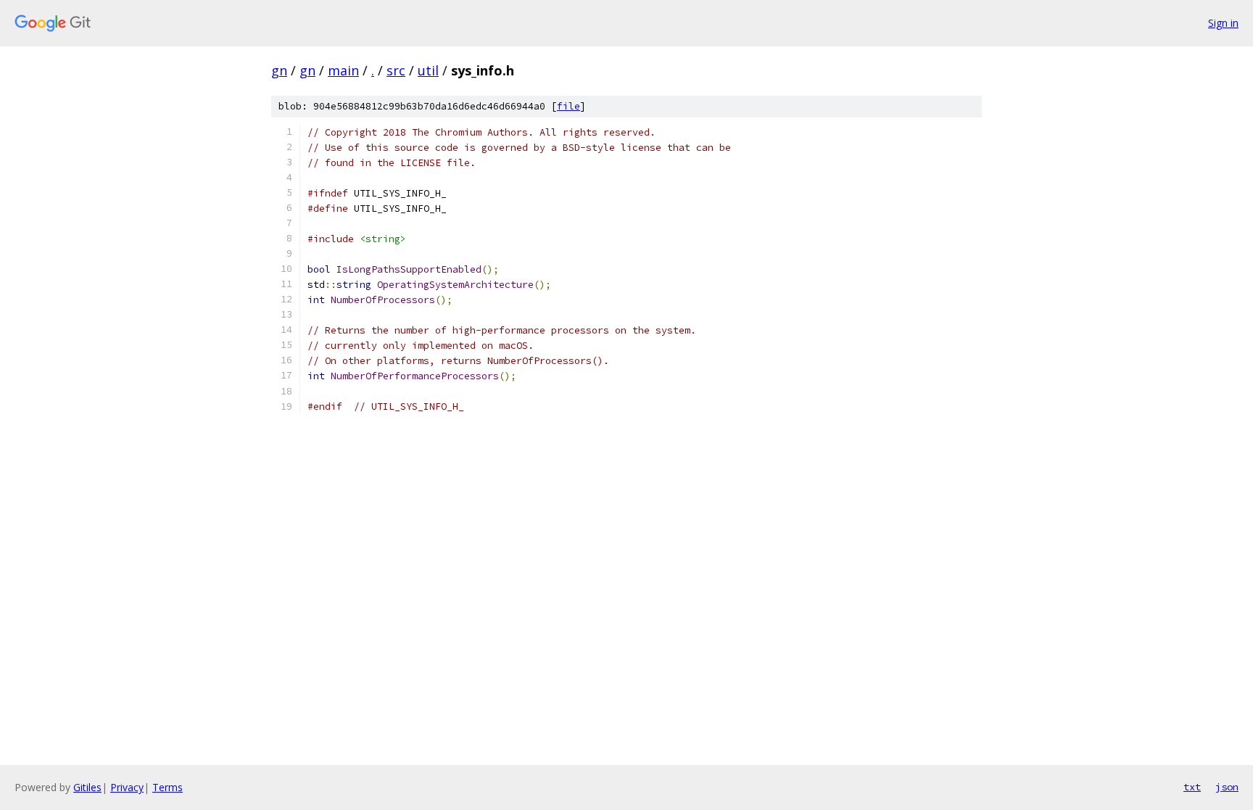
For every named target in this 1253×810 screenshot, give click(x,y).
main (343, 70)
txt (1192, 786)
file (568, 106)
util (428, 70)
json (1226, 786)
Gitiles (87, 787)
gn (279, 70)
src (395, 70)
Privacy (127, 787)
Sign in (1223, 23)
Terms (167, 787)
